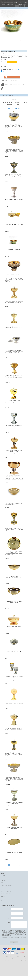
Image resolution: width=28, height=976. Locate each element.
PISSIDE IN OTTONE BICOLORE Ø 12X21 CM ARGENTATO (14, 803)
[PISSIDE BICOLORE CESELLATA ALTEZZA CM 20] (14, 668)
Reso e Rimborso (4, 894)
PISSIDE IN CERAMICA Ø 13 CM (14, 350)
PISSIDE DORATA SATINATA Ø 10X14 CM (14, 727)
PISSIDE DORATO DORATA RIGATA (14, 701)
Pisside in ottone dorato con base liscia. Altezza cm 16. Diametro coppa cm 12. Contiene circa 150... (14, 302)
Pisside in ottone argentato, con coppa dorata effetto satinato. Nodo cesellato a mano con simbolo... (14, 754)
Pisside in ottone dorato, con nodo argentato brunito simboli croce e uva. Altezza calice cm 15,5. (14, 453)
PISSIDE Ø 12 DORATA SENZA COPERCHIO (14, 501)
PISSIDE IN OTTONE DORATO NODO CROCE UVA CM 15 (14, 451)
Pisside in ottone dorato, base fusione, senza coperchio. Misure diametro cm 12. (14, 504)
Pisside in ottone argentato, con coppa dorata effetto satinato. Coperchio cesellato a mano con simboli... (14, 126)
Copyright (3, 882)
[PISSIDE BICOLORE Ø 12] (14, 116)
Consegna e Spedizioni (5, 893)
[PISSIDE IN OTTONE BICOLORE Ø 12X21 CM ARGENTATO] (14, 794)
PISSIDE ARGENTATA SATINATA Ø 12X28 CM (14, 426)
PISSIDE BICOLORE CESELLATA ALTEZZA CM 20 (14, 677)
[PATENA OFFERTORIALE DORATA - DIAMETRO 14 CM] (14, 590)
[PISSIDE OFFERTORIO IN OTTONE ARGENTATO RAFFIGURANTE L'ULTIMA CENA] (14, 265)
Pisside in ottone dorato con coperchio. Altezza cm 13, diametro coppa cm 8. (14, 402)
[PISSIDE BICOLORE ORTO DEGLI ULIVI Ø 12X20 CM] (14, 518)
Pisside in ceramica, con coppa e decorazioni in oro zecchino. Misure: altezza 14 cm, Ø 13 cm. (14, 352)
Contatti (2, 878)
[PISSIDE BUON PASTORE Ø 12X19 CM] (14, 367)
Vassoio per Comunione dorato (10, 853)
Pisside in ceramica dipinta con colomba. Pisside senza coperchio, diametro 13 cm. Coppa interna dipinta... (14, 252)
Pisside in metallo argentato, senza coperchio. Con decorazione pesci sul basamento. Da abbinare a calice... (14, 151)
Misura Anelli (3, 900)
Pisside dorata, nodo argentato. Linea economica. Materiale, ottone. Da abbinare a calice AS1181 (14, 704)
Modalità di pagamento (6, 891)
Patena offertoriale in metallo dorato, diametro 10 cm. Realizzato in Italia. (14, 554)
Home (3, 95)
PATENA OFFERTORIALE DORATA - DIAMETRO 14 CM (14, 602)
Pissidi (18, 95)
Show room (3, 880)
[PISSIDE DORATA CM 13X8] (14, 392)
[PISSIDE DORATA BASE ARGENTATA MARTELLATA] (14, 819)
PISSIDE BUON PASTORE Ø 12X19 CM (14, 375)
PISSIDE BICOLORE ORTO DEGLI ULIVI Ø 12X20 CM (14, 526)
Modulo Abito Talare (5, 899)
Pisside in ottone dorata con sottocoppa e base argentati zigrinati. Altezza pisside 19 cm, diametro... (14, 202)
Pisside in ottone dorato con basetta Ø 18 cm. (13, 577)
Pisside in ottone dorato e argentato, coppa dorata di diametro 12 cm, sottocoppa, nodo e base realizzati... (14, 529)
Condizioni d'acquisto (5, 888)
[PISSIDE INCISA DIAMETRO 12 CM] (14, 641)
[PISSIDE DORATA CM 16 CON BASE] (14, 618)
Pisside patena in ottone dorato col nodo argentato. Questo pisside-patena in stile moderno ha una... (14, 479)
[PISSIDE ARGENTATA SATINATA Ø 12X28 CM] (14, 417)
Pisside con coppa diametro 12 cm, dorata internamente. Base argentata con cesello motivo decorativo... (14, 680)
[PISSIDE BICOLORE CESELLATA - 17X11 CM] (14, 166)
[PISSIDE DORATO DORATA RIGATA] (14, 693)
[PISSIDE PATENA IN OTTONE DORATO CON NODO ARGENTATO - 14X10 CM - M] (14, 467)
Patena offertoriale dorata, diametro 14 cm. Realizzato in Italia (14, 604)
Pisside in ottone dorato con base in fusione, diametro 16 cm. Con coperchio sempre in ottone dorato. (14, 628)
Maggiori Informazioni (8, 5)
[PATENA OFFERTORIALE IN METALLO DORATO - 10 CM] (14, 543)
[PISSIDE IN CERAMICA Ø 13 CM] (14, 339)
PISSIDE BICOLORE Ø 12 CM (14, 752)
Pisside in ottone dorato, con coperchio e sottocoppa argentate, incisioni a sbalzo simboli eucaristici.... (14, 653)
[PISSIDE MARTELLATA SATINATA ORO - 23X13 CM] (14, 317)
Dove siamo (3, 877)
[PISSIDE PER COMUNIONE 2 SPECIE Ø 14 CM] (14, 214)
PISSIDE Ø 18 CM (14, 576)
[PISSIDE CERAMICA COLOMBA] (14, 241)
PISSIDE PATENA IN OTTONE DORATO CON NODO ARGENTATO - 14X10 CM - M (14, 476)
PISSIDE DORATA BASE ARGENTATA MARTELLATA (14, 828)
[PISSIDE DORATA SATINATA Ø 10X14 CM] (14, 719)
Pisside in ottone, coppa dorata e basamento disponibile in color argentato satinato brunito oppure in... (14, 805)
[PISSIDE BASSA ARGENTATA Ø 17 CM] (14, 139)
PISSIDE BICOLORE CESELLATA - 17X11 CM (14, 174)
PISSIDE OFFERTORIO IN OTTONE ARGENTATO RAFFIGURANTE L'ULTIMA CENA (14, 276)
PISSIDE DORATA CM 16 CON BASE (14, 626)
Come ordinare (4, 889)
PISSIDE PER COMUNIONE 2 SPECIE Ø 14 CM (14, 225)
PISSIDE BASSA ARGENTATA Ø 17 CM (14, 149)
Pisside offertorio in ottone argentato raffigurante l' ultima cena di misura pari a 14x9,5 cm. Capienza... (14, 279)
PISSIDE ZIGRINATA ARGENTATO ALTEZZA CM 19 (14, 200)
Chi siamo (3, 875)
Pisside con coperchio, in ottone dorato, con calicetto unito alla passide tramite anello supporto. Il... (14, 228)
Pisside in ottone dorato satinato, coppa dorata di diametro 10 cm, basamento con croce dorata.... (14, 729)
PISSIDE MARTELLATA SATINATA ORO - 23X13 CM (14, 325)
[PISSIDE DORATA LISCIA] (14, 292)
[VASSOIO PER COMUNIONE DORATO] (14, 841)
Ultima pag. (17, 108)
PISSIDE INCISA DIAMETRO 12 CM (14, 651)
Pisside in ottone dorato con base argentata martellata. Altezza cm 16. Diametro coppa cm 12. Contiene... (14, 830)
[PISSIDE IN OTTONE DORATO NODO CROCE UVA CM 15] (14, 442)
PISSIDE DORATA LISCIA (14, 300)
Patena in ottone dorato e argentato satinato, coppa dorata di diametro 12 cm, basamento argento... (14, 428)
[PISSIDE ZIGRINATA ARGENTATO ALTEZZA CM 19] (14, 191)
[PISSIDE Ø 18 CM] (14, 566)
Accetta (17, 5)
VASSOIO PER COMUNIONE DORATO (14, 852)
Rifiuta (22, 5)
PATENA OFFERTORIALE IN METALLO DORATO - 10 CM (14, 552)
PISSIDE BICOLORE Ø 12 (14, 124)
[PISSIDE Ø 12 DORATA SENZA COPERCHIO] (14, 491)
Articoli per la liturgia (10, 95)
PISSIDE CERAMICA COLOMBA (14, 249)
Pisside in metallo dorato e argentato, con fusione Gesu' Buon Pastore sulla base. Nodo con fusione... (14, 377)
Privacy (2, 883)
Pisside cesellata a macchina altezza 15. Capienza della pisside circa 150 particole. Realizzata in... (14, 176)
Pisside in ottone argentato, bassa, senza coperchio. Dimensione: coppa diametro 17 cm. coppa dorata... (14, 779)
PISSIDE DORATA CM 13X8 (14, 400)
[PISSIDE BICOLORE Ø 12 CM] (14, 744)
